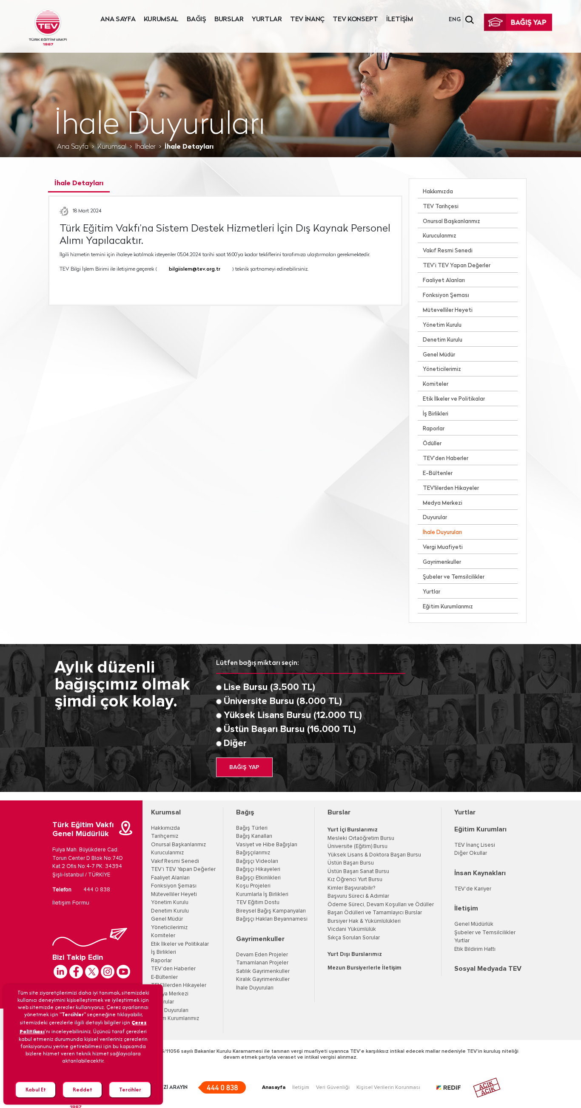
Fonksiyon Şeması (446, 295)
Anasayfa (273, 1087)
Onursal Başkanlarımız (451, 221)
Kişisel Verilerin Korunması (388, 1087)
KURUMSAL (161, 19)
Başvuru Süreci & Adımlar (358, 896)
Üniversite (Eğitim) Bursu (357, 846)
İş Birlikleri (435, 414)
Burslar (339, 812)
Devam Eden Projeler (262, 955)
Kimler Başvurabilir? (351, 888)
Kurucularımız (439, 236)
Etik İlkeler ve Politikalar (454, 399)
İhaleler (145, 147)
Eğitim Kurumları (480, 829)
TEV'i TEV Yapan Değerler (183, 869)
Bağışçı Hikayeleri (258, 869)
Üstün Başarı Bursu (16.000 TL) (290, 729)
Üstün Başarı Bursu (351, 863)
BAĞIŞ (196, 19)
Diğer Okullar (470, 853)
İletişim (466, 908)
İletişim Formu (70, 903)
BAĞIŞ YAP (244, 767)
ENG (454, 20)
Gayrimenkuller (442, 562)
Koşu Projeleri (253, 886)
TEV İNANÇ (307, 19)
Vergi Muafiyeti (443, 547)
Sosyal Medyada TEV (487, 968)
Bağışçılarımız (253, 853)
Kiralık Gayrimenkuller (263, 979)
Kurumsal (111, 147)
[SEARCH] (469, 19)
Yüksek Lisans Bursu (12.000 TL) (293, 715)
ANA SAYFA (117, 19)
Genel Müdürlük (473, 924)
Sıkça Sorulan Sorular (354, 938)
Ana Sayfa (72, 147)
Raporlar (433, 429)
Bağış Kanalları (254, 836)
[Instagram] (108, 972)
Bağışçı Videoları (257, 861)
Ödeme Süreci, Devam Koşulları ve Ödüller (381, 904)
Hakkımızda (438, 192)
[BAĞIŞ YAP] (518, 22)
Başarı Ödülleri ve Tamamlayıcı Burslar (375, 913)
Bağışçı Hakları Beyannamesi (272, 919)
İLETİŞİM (399, 19)
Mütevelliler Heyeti (448, 310)
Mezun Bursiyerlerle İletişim (365, 968)
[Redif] (453, 1087)
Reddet (82, 1089)
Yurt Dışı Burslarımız (355, 954)
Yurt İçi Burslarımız (353, 830)
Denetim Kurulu (442, 340)
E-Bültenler (438, 473)
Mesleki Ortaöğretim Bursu (361, 838)
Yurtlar (431, 592)
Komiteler (435, 384)
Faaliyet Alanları (444, 280)
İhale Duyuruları (442, 532)
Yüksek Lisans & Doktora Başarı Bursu (374, 855)
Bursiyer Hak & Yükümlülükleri (364, 921)
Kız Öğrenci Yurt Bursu (355, 879)
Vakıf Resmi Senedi (448, 251)
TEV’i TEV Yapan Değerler (456, 266)
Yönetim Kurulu (442, 325)
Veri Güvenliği (333, 1087)
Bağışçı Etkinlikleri (258, 878)
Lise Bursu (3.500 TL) (269, 687)
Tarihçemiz (164, 836)
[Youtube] (123, 972)
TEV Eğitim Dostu (257, 902)
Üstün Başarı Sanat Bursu (358, 871)
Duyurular (435, 517)
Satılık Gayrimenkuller (263, 971)
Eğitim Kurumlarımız (448, 607)
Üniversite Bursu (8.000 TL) (283, 701)
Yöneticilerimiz (442, 369)
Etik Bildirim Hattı (475, 949)
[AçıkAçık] (487, 1088)
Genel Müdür (439, 355)
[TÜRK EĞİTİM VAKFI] (48, 27)
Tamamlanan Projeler (262, 963)
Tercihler (130, 1089)
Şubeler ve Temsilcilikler (453, 577)
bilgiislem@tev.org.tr (194, 269)
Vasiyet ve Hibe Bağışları (266, 845)
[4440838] (222, 1087)
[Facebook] (76, 972)
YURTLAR (267, 19)
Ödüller (432, 444)
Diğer (235, 743)
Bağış (245, 812)
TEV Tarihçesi (441, 206)
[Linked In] (60, 972)
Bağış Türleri (252, 828)
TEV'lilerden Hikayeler (451, 488)
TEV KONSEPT (355, 19)
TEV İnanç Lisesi (474, 845)
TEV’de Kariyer (472, 889)
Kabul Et (36, 1089)
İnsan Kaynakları (480, 873)
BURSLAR (229, 19)
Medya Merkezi (442, 503)
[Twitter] (92, 972)
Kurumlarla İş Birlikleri (262, 894)
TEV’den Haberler (445, 458)
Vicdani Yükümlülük (352, 929)
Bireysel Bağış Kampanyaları (271, 911)
